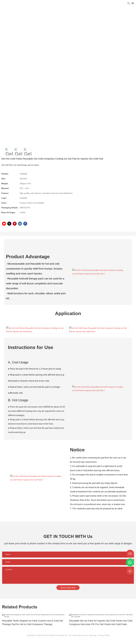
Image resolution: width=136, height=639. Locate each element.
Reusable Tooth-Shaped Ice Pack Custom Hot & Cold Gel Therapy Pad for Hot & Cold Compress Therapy (32, 622)
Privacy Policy (104, 635)
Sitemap (94, 635)
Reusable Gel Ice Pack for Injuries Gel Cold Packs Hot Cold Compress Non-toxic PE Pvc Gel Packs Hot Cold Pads (100, 622)
